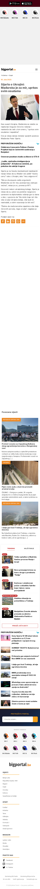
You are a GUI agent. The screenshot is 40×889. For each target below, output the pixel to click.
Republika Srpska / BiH (10, 781)
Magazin (6, 835)
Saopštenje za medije (10, 796)
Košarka (5, 810)
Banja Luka (6, 778)
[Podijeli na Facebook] (3, 221)
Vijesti (5, 772)
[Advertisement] (20, 43)
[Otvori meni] (36, 69)
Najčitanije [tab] (29, 548)
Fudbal (5, 807)
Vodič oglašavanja (18, 879)
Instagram (9, 864)
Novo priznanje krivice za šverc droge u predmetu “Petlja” (25, 572)
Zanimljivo (6, 849)
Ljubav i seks (7, 840)
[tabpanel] (20, 590)
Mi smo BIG (6, 879)
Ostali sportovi (7, 829)
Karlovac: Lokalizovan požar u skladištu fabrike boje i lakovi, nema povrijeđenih (24, 587)
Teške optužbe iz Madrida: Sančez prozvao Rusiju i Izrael (25, 559)
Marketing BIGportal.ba (27, 876)
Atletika (5, 820)
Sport (5, 802)
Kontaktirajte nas (32, 879)
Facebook (9, 860)
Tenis (4, 813)
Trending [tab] (11, 548)
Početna (4, 75)
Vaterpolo (6, 826)
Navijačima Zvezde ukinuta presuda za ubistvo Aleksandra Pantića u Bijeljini (25, 615)
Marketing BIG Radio (11, 876)
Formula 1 (6, 823)
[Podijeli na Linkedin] (8, 221)
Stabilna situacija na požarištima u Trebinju (23, 599)
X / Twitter (9, 867)
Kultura (5, 793)
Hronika (5, 790)
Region (5, 784)
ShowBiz (5, 846)
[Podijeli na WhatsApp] (18, 221)
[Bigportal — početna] (8, 69)
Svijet (11, 75)
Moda (5, 843)
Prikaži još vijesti (20, 626)
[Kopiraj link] (23, 221)
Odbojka (5, 816)
